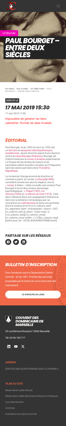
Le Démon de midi (34, 194)
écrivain (13, 150)
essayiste (26, 150)
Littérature (9, 33)
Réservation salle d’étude (19, 390)
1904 (17, 194)
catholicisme (28, 203)
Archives (10, 408)
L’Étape (28, 191)
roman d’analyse (36, 159)
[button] (58, 6)
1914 (48, 194)
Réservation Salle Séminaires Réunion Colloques (31, 396)
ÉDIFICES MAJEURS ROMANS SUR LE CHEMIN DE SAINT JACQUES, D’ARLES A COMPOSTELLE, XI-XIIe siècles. (33, 369)
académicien (12, 153)
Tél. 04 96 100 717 (15, 338)
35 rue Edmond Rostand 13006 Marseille (27, 331)
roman (10, 185)
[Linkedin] (8, 346)
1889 (50, 179)
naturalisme (21, 156)
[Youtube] (15, 346)
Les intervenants (14, 402)
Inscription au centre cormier (21, 414)
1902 (36, 191)
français (47, 150)
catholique (37, 150)
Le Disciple (41, 179)
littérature (37, 156)
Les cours (22, 88)
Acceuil (9, 88)
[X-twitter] (22, 346)
